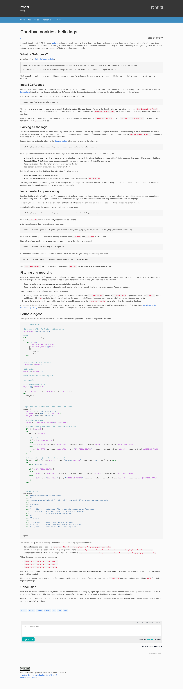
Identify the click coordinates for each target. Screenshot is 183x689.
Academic (47, 20)
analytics (31, 610)
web (65, 610)
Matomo (55, 43)
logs (54, 610)
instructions (25, 92)
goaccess (47, 610)
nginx (59, 610)
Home (22, 20)
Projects (37, 20)
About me (57, 20)
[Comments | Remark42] (91, 638)
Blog (29, 20)
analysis (23, 610)
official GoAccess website (43, 59)
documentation (61, 141)
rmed (22, 38)
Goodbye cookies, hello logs (48, 31)
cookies (39, 610)
